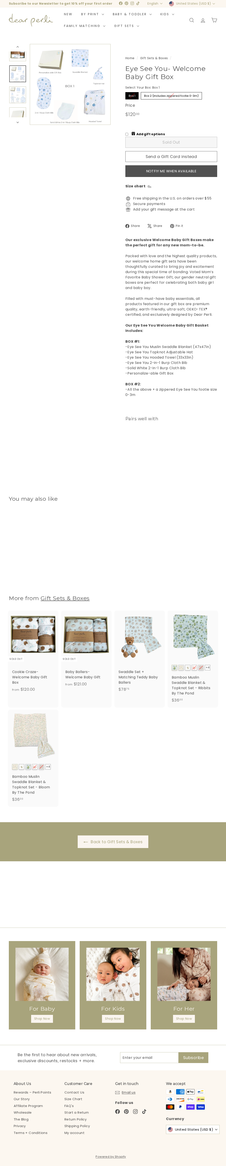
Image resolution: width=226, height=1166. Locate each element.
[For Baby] (42, 974)
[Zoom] (70, 84)
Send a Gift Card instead (171, 156)
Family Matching (83, 26)
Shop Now (42, 1018)
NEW (68, 14)
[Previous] (17, 47)
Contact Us (74, 1092)
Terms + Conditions (30, 1132)
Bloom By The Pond (181, 667)
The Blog (21, 1119)
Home (130, 58)
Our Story (22, 1099)
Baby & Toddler (130, 14)
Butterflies (194, 667)
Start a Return (76, 1112)
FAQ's (69, 1105)
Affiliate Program (28, 1105)
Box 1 (132, 96)
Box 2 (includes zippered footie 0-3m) (171, 96)
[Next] (17, 121)
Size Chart (73, 1099)
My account (74, 1132)
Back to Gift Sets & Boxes (117, 842)
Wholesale (23, 1112)
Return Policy (75, 1119)
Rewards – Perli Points (32, 1092)
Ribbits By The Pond (174, 667)
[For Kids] (112, 974)
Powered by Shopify (111, 1157)
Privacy (20, 1126)
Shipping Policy (77, 1126)
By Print (90, 14)
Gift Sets (125, 26)
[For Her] (184, 974)
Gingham (201, 667)
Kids (165, 14)
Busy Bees (187, 667)
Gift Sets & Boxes (154, 58)
